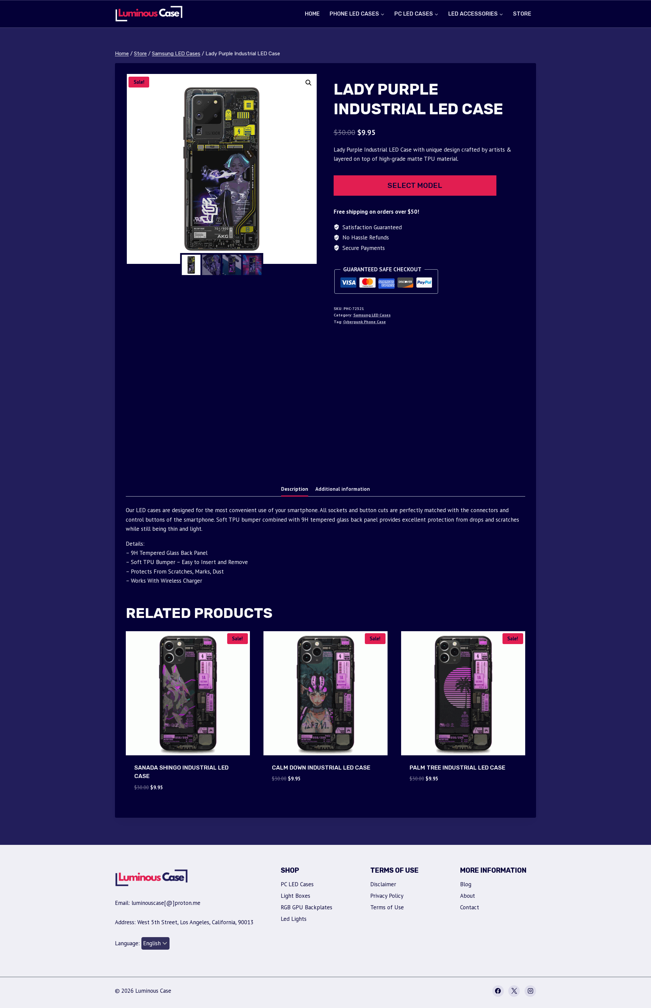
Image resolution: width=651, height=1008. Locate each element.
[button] (308, 83)
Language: (128, 943)
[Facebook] (498, 991)
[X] (514, 991)
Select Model (415, 185)
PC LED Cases (297, 884)
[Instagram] (530, 991)
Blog (465, 884)
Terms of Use (387, 907)
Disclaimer (383, 884)
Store (522, 14)
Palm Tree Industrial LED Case (457, 767)
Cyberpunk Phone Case (364, 321)
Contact (469, 907)
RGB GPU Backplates (306, 907)
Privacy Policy (386, 895)
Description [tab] (294, 488)
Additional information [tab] (342, 488)
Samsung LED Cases (372, 314)
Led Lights (294, 919)
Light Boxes (295, 895)
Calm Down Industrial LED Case (321, 767)
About (467, 895)
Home (312, 14)
